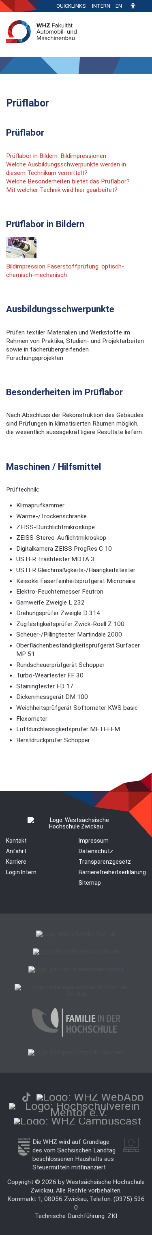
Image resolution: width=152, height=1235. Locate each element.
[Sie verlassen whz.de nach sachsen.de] (24, 1153)
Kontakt (16, 840)
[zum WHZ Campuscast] (77, 1121)
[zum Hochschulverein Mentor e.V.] (79, 1112)
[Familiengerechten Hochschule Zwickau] (76, 993)
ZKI (112, 1216)
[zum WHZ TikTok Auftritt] (26, 1097)
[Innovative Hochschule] (76, 934)
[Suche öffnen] (144, 6)
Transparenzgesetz (105, 861)
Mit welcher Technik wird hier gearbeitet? (62, 190)
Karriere (16, 861)
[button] (133, 6)
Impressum (94, 840)
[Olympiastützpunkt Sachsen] (76, 1052)
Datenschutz (96, 851)
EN (119, 6)
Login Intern (21, 872)
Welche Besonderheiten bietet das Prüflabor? (68, 181)
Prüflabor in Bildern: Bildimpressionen (56, 156)
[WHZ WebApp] (90, 1097)
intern (101, 6)
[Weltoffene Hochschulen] (76, 951)
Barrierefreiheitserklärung (112, 872)
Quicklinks (71, 6)
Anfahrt (16, 851)
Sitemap (90, 882)
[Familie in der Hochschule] (76, 1034)
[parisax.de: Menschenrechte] (76, 969)
